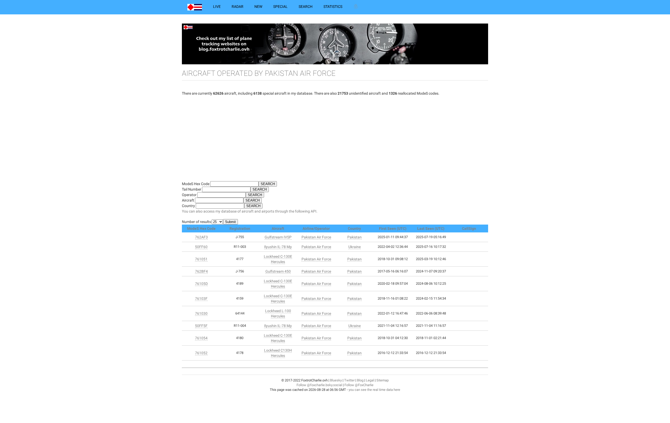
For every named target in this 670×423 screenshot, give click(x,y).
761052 (201, 353)
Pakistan (354, 237)
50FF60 (201, 247)
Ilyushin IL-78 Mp (278, 247)
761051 (201, 259)
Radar (237, 6)
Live (217, 6)
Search (305, 6)
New (258, 6)
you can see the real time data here (374, 390)
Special (280, 6)
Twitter (349, 380)
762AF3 (201, 237)
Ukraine (354, 247)
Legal (370, 380)
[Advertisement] (335, 140)
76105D (201, 284)
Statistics (332, 6)
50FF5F (201, 326)
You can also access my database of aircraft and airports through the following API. (249, 211)
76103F (201, 298)
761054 (201, 338)
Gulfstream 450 (278, 271)
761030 (201, 313)
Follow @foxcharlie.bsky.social (319, 385)
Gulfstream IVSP (278, 237)
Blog (360, 380)
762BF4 (201, 271)
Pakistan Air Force (316, 237)
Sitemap (382, 380)
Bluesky (336, 380)
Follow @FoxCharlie (358, 385)
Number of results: (197, 222)
